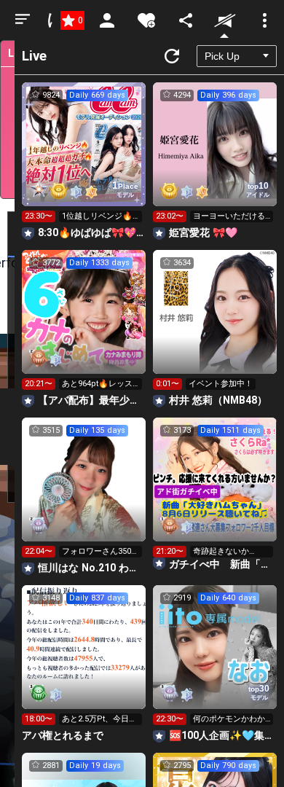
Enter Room (84, 157)
